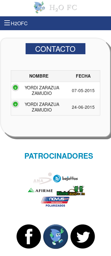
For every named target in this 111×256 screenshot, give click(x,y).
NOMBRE (38, 76)
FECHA (83, 76)
